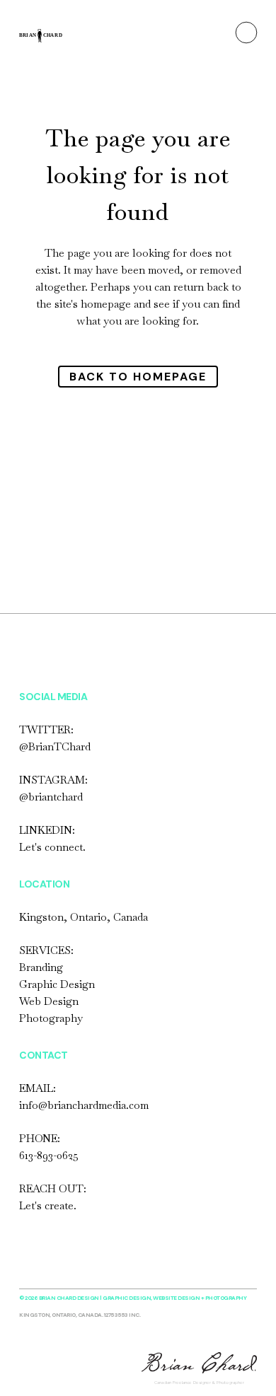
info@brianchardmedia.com (84, 1105)
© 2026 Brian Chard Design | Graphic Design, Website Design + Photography (132, 1297)
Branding (41, 967)
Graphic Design (57, 984)
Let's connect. (52, 847)
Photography (51, 1018)
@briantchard (51, 796)
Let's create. (47, 1205)
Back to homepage (138, 376)
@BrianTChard (55, 746)
